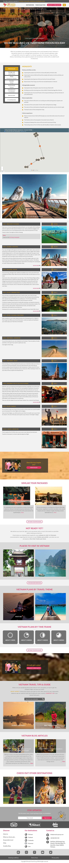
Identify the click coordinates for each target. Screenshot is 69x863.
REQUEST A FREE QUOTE (34, 668)
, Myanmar (38, 1)
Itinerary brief (11, 95)
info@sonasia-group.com (56, 834)
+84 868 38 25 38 (54, 838)
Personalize (11, 68)
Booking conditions (13, 857)
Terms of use (34, 857)
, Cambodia (32, 1)
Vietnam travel (11, 9)
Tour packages (20, 9)
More (22, 512)
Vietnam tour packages (34, 521)
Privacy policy (55, 857)
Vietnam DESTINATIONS (34, 582)
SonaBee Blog (7, 846)
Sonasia (5, 9)
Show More (36, 265)
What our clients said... (9, 837)
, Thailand (26, 1)
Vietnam (21, 1)
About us (5, 834)
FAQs (4, 843)
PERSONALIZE (33, 467)
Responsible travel (8, 840)
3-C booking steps (11, 99)
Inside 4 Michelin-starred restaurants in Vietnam (50, 749)
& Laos (43, 1)
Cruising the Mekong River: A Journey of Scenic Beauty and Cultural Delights (18, 749)
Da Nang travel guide (14, 237)
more (31, 763)
